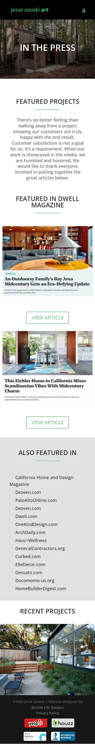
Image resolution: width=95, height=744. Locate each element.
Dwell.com (25, 516)
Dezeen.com (27, 492)
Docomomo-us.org (34, 580)
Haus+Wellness (30, 540)
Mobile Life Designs (47, 707)
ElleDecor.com (29, 564)
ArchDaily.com (30, 532)
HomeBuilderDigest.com (40, 588)
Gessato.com (28, 572)
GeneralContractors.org (39, 548)
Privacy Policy (47, 713)
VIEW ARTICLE (48, 317)
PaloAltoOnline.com (35, 500)
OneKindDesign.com (35, 524)
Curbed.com (27, 556)
